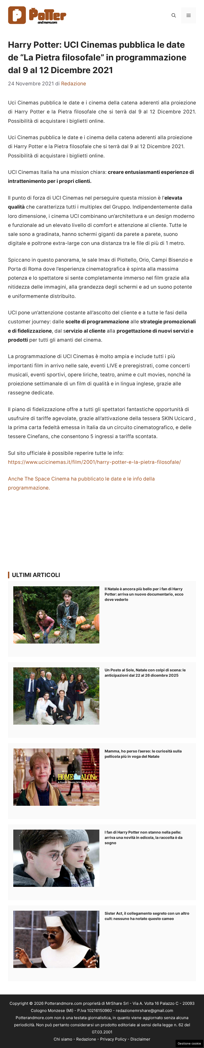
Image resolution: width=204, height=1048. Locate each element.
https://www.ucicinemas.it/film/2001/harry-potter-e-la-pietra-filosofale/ (94, 462)
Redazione (86, 1039)
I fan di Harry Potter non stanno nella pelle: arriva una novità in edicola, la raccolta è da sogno (143, 837)
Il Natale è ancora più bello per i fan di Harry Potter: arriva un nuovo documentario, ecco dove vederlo (144, 594)
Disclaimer (140, 1039)
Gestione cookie (189, 1043)
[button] (173, 15)
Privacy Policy (113, 1039)
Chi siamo (63, 1039)
